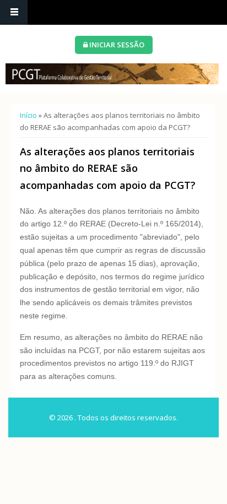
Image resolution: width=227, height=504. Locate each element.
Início (28, 115)
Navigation (14, 12)
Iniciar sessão (116, 45)
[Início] (112, 73)
